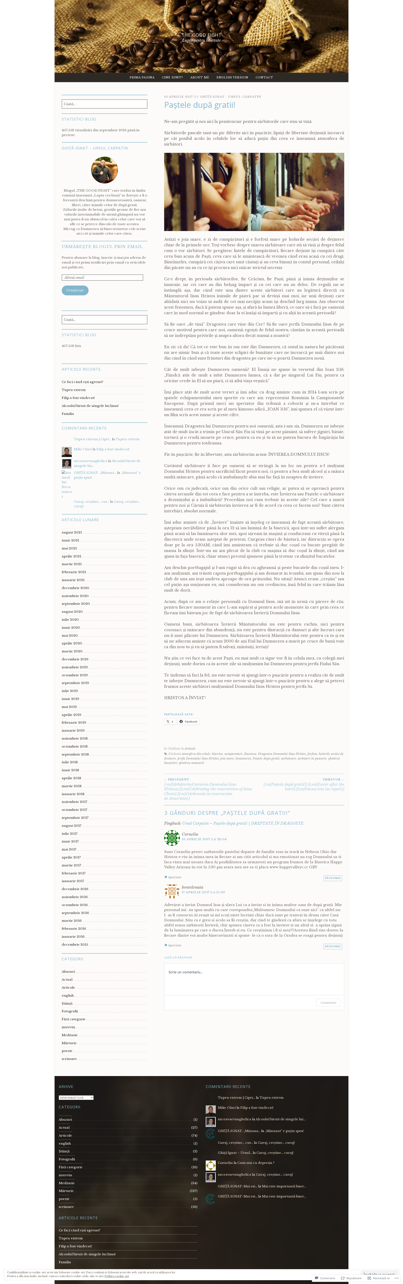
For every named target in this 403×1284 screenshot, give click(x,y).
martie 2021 (72, 564)
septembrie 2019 (75, 683)
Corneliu (225, 1163)
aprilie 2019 (71, 715)
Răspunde (333, 878)
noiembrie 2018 (75, 738)
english (68, 995)
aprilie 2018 (71, 778)
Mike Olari (83, 449)
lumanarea (243, 758)
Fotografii (70, 1011)
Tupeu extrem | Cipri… (92, 439)
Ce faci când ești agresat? (82, 382)
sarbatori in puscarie (312, 758)
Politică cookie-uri (117, 1276)
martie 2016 (72, 921)
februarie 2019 (74, 722)
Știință (67, 1003)
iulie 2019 (70, 691)
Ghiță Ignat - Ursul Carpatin (230, 97)
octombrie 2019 (75, 675)
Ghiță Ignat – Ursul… (235, 1153)
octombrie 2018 (75, 746)
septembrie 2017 (75, 818)
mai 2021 (69, 548)
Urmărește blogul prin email (102, 246)
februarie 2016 (74, 929)
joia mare (227, 758)
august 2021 (72, 532)
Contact (264, 77)
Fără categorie (73, 1019)
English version (232, 77)
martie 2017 (71, 865)
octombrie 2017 (74, 810)
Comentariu (328, 1002)
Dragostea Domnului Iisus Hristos (282, 754)
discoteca (250, 754)
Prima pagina (142, 77)
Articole (190, 748)
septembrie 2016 (75, 913)
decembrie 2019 (75, 659)
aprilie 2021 (71, 556)
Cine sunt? (172, 77)
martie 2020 (72, 651)
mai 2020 (70, 635)
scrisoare (69, 1059)
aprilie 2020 (72, 643)
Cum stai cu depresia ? (256, 1163)
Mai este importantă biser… (284, 1186)
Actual (67, 980)
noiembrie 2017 (74, 802)
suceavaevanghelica (90, 461)
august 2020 (72, 612)
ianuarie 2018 (73, 794)
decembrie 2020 (75, 588)
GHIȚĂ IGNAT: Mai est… (237, 1186)
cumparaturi (233, 754)
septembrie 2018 (75, 754)
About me (199, 77)
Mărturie (69, 1043)
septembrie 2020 (76, 604)
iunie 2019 (70, 699)
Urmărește (75, 290)
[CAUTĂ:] (105, 104)
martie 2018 (72, 786)
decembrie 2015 (75, 944)
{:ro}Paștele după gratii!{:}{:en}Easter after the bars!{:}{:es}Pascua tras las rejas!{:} (304, 784)
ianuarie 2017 (73, 881)
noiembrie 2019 (75, 667)
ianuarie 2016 (73, 937)
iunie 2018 (70, 770)
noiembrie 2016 (75, 897)
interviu (68, 1027)
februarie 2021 (74, 572)
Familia (68, 414)
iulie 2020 (70, 620)
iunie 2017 (70, 841)
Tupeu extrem (74, 390)
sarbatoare (288, 758)
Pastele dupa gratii (266, 758)
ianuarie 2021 (73, 580)
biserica (217, 754)
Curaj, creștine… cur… (91, 502)
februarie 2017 (74, 873)
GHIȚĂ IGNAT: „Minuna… (95, 473)
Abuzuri (68, 972)
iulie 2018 (70, 762)
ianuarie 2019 (73, 730)
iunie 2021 (70, 540)
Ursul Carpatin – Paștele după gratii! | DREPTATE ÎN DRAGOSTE (243, 823)
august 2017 (71, 826)
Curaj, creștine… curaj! (276, 1143)
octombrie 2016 (75, 905)
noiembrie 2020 (75, 596)
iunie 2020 (71, 628)
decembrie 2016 (75, 889)
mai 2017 (69, 849)
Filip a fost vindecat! (78, 398)
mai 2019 (69, 707)
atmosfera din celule (196, 754)
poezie (67, 1051)
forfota (312, 754)
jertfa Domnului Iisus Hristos (198, 758)
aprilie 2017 (71, 857)
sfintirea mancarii (191, 763)
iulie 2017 (69, 834)
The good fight (201, 35)
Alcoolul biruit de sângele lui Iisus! (90, 406)
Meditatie (70, 1035)
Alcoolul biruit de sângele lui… (280, 1119)
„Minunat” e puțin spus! (284, 1131)
